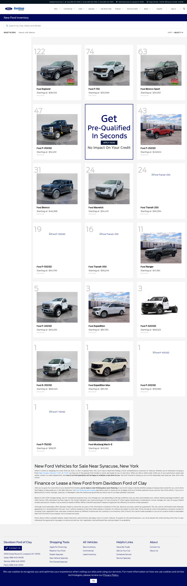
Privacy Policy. (111, 575)
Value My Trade (123, 547)
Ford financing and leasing (85, 490)
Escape (46, 473)
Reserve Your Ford (57, 551)
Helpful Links (124, 542)
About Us (154, 551)
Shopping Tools (59, 542)
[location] (116, 2)
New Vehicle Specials (59, 558)
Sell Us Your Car (123, 551)
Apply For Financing (58, 547)
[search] (184, 8)
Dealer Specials (56, 554)
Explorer (53, 473)
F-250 (66, 473)
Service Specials (123, 558)
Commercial (88, 551)
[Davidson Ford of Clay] (15, 9)
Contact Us (14, 548)
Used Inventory (89, 554)
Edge (40, 473)
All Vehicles (90, 542)
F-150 (59, 473)
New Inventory (89, 547)
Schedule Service (123, 554)
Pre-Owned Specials (58, 562)
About (154, 542)
